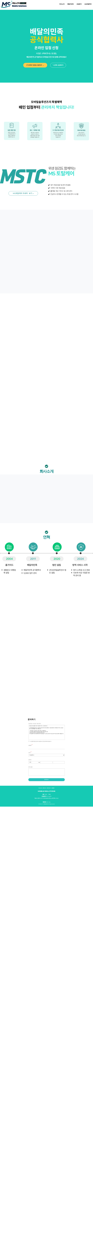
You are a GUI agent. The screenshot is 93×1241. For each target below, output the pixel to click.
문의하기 (46, 779)
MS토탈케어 (88, 4)
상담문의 (79, 4)
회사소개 (61, 4)
